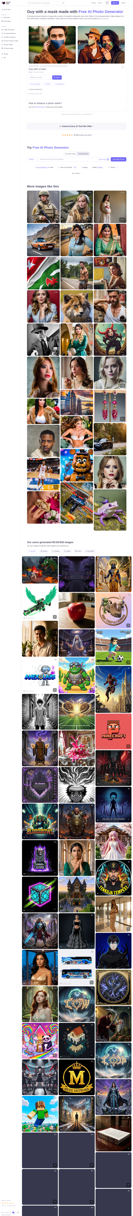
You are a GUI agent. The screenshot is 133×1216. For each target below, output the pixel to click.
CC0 (40, 93)
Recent (44, 551)
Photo (30, 72)
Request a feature (6, 1215)
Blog (3, 1212)
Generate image (70, 153)
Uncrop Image (8, 44)
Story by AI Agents (66, 167)
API (5, 58)
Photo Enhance (40, 107)
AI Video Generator (10, 37)
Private (112, 167)
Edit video (7, 17)
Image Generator (9, 29)
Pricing (93, 3)
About (6, 1212)
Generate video (83, 153)
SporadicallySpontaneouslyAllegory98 (56, 66)
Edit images (7, 21)
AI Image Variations (10, 33)
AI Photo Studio (8, 48)
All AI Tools (7, 9)
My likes (33, 551)
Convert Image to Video (11, 41)
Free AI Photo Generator (101, 11)
